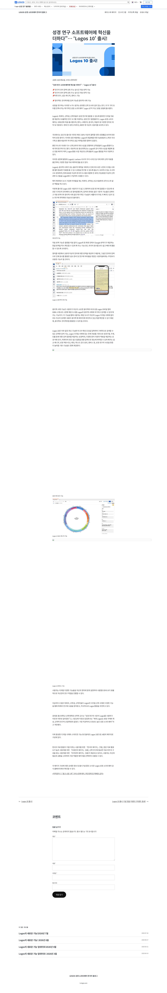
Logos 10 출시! (26, 801)
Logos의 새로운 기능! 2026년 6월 (34, 940)
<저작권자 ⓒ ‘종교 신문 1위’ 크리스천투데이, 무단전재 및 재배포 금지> (78, 773)
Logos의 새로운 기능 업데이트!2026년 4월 (37, 946)
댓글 (54, 836)
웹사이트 (54, 883)
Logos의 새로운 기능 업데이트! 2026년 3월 (38, 953)
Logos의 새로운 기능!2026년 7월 (33, 933)
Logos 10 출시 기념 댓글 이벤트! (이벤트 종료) (129, 801)
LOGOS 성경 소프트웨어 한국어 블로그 (33, 12)
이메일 (54, 873)
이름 (54, 863)
